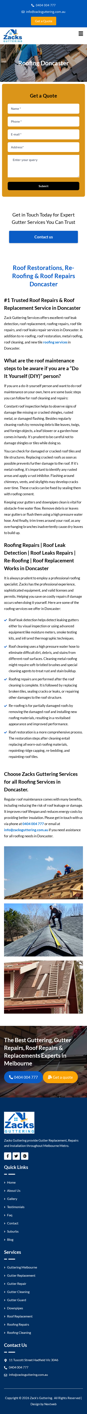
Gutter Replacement (21, 1275)
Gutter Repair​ (16, 1283)
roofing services (55, 342)
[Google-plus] (24, 1156)
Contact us (43, 236)
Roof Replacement (20, 1316)
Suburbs (13, 1231)
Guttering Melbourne (22, 1267)
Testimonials (15, 1207)
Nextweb (50, 1404)
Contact (12, 1223)
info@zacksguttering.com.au (26, 830)
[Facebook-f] (7, 1156)
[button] (81, 33)
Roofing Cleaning (19, 1332)
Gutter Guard (16, 1300)
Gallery (12, 1199)
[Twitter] (16, 1156)
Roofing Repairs (18, 1324)
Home (11, 1182)
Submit (43, 186)
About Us (13, 1190)
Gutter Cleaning (18, 1292)
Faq (9, 1215)
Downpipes (15, 1308)
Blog (10, 1239)
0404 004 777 (33, 824)
